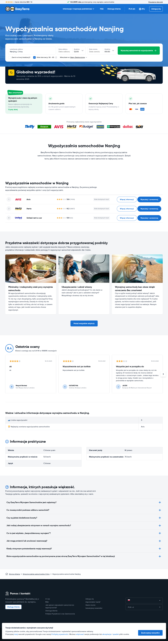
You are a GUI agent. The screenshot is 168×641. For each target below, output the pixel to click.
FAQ (101, 9)
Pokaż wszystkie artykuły (84, 323)
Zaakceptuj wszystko (150, 632)
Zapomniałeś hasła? (92, 602)
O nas (47, 599)
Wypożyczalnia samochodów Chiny (36, 574)
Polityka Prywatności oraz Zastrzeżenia (60, 614)
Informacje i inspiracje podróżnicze (77, 9)
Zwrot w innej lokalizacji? (21, 57)
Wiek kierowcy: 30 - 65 (45, 57)
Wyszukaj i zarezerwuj (149, 199)
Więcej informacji (127, 199)
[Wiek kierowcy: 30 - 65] (34, 57)
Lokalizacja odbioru (16, 49)
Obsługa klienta (114, 9)
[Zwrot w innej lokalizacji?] (9, 57)
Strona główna (14, 574)
